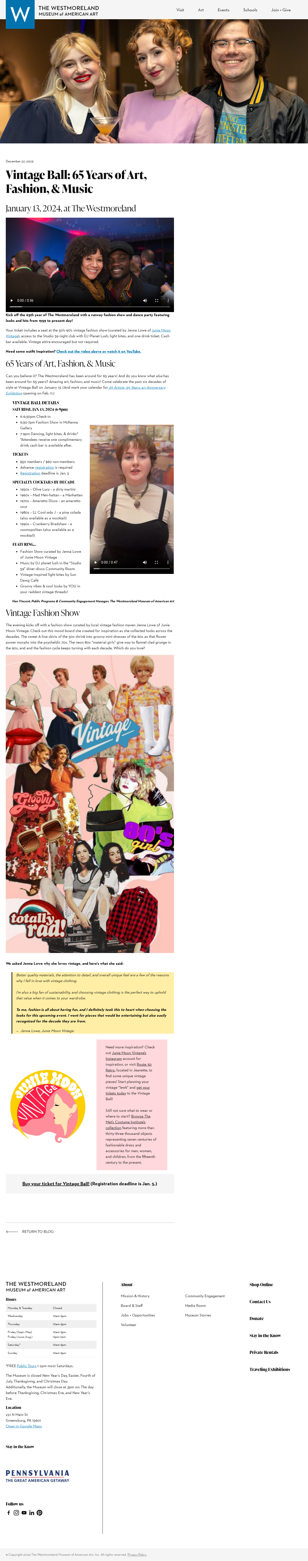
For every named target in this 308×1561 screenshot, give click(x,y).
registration (44, 467)
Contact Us (260, 1301)
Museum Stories (198, 1315)
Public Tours (27, 1365)
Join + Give (281, 9)
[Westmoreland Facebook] (9, 1512)
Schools (250, 9)
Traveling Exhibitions (270, 1369)
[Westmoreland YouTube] (24, 1512)
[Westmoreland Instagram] (16, 1512)
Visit (180, 9)
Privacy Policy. (137, 1554)
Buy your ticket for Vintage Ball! (56, 1183)
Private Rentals (264, 1352)
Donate (257, 1318)
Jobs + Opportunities (138, 1315)
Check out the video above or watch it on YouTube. (98, 351)
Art (201, 9)
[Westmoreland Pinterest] (39, 1512)
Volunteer (128, 1324)
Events (223, 9)
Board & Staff (132, 1305)
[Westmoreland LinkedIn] (32, 1512)
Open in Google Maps (24, 1426)
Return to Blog (38, 1231)
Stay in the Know (265, 1335)
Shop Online (261, 1284)
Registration (30, 473)
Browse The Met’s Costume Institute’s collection (128, 1122)
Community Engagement (205, 1295)
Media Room (195, 1305)
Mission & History (135, 1295)
